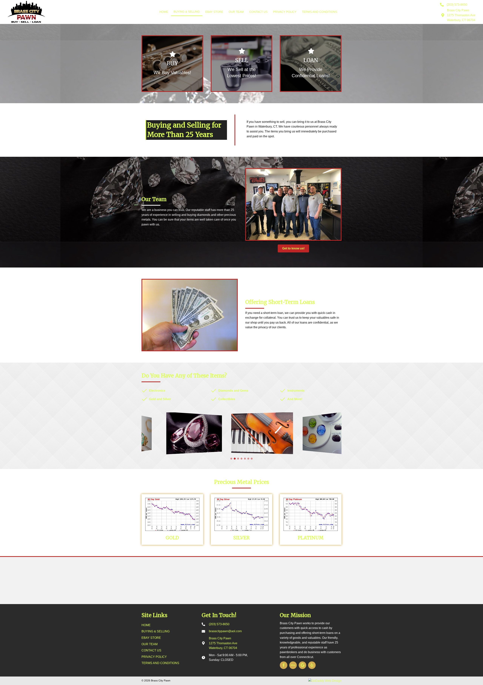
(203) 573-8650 (457, 4)
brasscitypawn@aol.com (225, 631)
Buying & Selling (187, 11)
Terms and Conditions (319, 11)
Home (163, 11)
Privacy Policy (284, 11)
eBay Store (214, 11)
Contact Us (258, 11)
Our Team (236, 11)
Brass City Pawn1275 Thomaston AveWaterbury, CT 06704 (461, 15)
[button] (231, 459)
